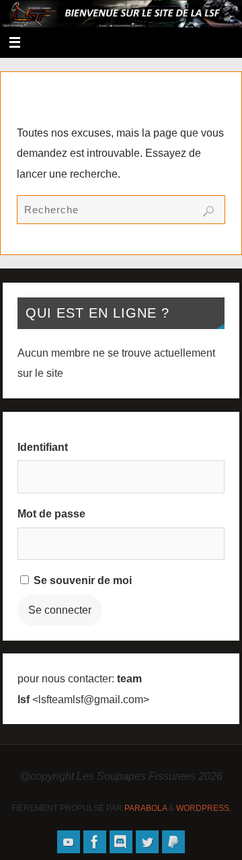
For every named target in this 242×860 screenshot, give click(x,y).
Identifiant (42, 447)
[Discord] (121, 841)
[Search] (208, 211)
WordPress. (203, 808)
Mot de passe (51, 513)
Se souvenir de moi (81, 580)
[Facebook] (94, 841)
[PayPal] (173, 841)
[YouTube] (68, 841)
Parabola (145, 808)
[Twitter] (147, 841)
